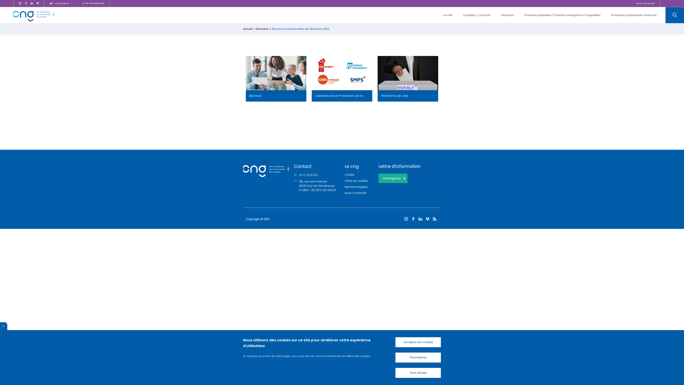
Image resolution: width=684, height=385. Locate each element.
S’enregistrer (392, 178)
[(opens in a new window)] (20, 3)
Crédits (349, 175)
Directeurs (262, 29)
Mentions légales (356, 187)
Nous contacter (355, 193)
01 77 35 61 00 (308, 175)
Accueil (247, 29)
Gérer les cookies (356, 181)
